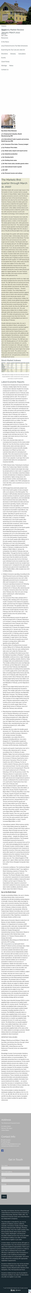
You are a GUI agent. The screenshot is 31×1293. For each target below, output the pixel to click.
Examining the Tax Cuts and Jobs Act (13, 50)
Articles (3, 34)
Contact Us (4, 69)
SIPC (23, 1214)
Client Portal (5, 61)
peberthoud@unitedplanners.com (11, 1144)
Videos (3, 30)
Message (9, 1184)
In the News (5, 42)
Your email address (12, 1172)
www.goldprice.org (9, 944)
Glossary (13, 54)
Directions (4, 54)
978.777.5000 (6, 1140)
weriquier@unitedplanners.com (10, 1146)
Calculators (22, 54)
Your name (10, 1165)
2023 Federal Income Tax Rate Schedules (14, 46)
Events (3, 57)
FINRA (20, 1214)
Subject (9, 1178)
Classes (3, 26)
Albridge (4, 65)
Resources (4, 38)
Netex (11, 65)
